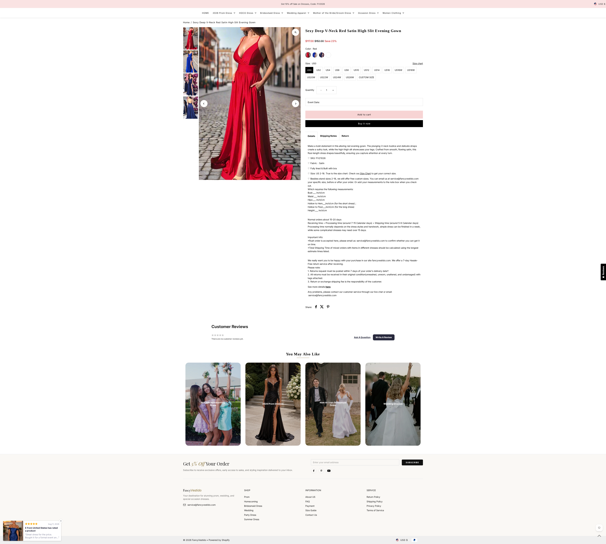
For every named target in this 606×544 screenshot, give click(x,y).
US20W (311, 77)
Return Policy (373, 497)
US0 (309, 70)
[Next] (295, 103)
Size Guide (310, 510)
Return (345, 136)
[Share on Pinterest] (328, 307)
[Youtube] (329, 471)
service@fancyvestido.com (201, 504)
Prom (247, 497)
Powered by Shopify (219, 540)
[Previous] (204, 103)
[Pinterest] (321, 471)
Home (186, 22)
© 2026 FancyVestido (195, 540)
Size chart (418, 63)
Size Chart (365, 173)
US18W (411, 70)
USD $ (601, 4)
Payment (310, 506)
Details (311, 136)
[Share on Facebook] (316, 307)
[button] (362, 337)
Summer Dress (251, 519)
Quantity (309, 90)
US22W (324, 77)
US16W (398, 70)
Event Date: (314, 102)
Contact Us (311, 515)
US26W (350, 77)
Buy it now (364, 123)
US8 (346, 70)
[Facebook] (314, 471)
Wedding (248, 510)
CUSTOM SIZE (366, 77)
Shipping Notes (328, 136)
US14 (377, 70)
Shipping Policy (375, 501)
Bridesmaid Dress (253, 506)
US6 (337, 70)
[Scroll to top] (599, 535)
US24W (337, 77)
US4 (328, 70)
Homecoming (251, 501)
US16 (387, 70)
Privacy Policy (374, 506)
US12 (366, 70)
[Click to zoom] (295, 32)
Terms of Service (375, 510)
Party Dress (250, 515)
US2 (318, 70)
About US (310, 497)
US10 (356, 70)
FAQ (307, 501)
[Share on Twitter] (322, 307)
